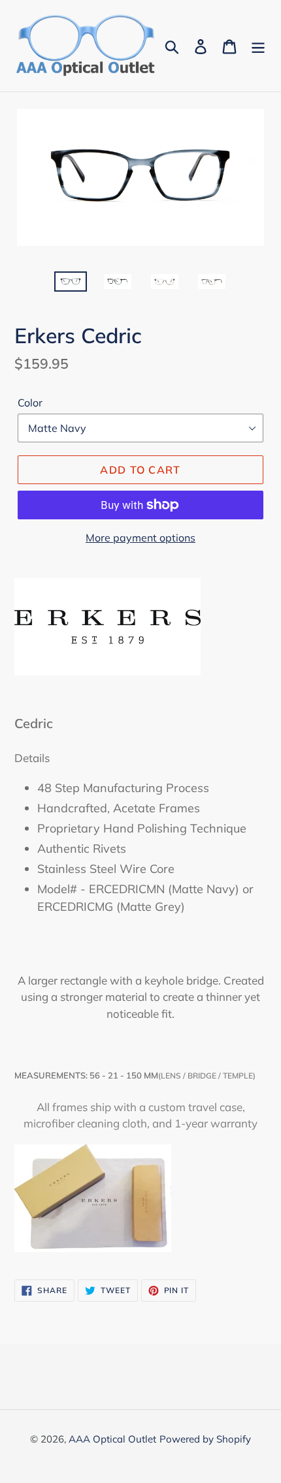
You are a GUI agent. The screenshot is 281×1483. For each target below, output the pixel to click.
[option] (70, 285)
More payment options (140, 537)
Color (30, 402)
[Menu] (258, 45)
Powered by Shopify (205, 1439)
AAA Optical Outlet (112, 1439)
